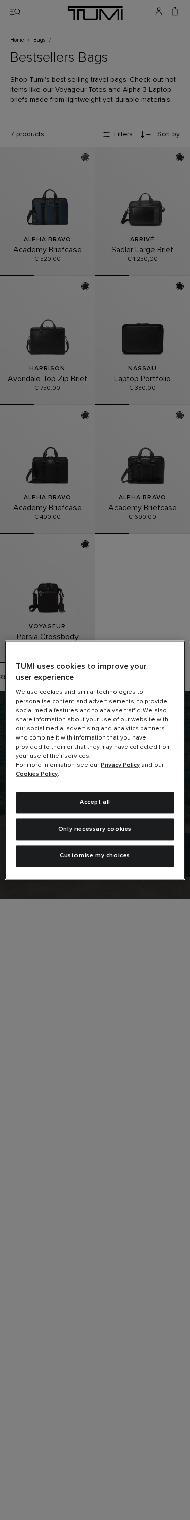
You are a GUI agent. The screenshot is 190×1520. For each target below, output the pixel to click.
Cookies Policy (37, 775)
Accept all (95, 803)
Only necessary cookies (95, 829)
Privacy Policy (120, 766)
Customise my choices (95, 856)
